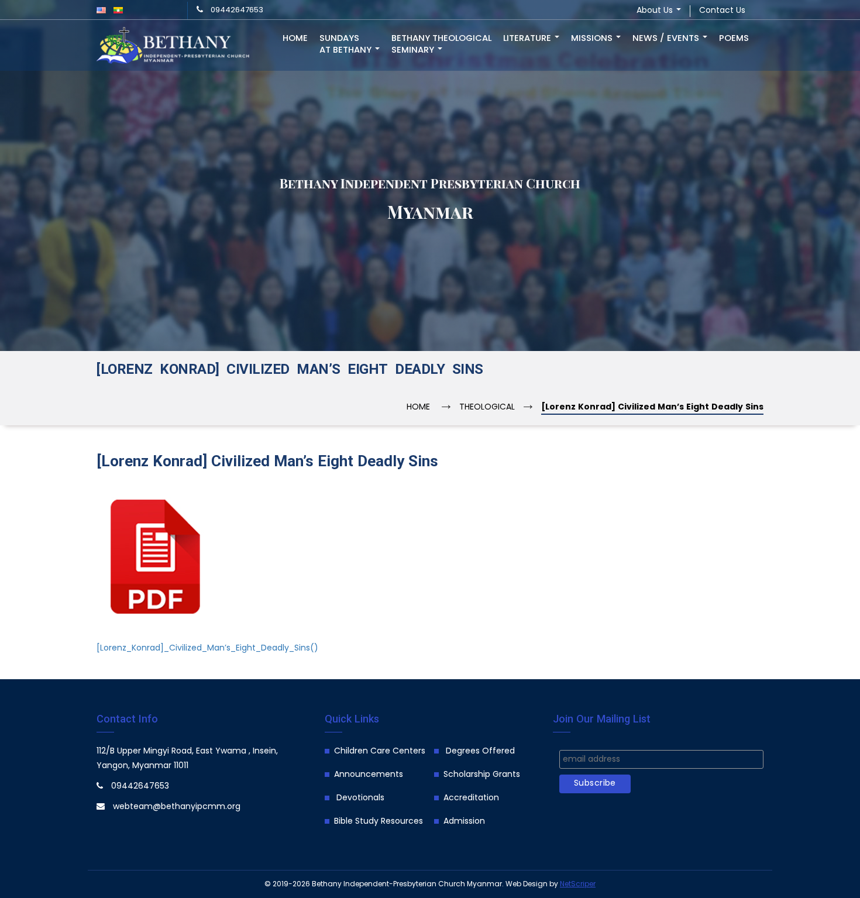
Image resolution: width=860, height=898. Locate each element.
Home (295, 38)
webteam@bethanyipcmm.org (176, 807)
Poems (734, 38)
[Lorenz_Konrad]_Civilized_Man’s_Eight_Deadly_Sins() (207, 648)
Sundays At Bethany (346, 44)
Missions (593, 38)
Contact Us (722, 11)
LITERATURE (528, 38)
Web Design (526, 884)
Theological (487, 407)
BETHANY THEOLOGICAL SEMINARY (441, 44)
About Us (656, 11)
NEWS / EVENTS (666, 38)
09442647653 (237, 10)
